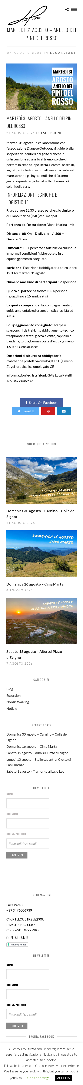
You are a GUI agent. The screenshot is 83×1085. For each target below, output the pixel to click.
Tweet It (28, 411)
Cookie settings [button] (38, 1078)
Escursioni (63, 52)
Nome (9, 794)
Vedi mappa (47, 216)
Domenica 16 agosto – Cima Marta (34, 584)
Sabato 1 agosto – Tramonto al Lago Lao (35, 771)
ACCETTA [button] (63, 1078)
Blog (9, 689)
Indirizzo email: (16, 834)
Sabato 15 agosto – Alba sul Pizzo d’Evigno (37, 753)
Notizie (11, 708)
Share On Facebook (43, 402)
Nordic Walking (17, 702)
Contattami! (17, 937)
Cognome (12, 814)
